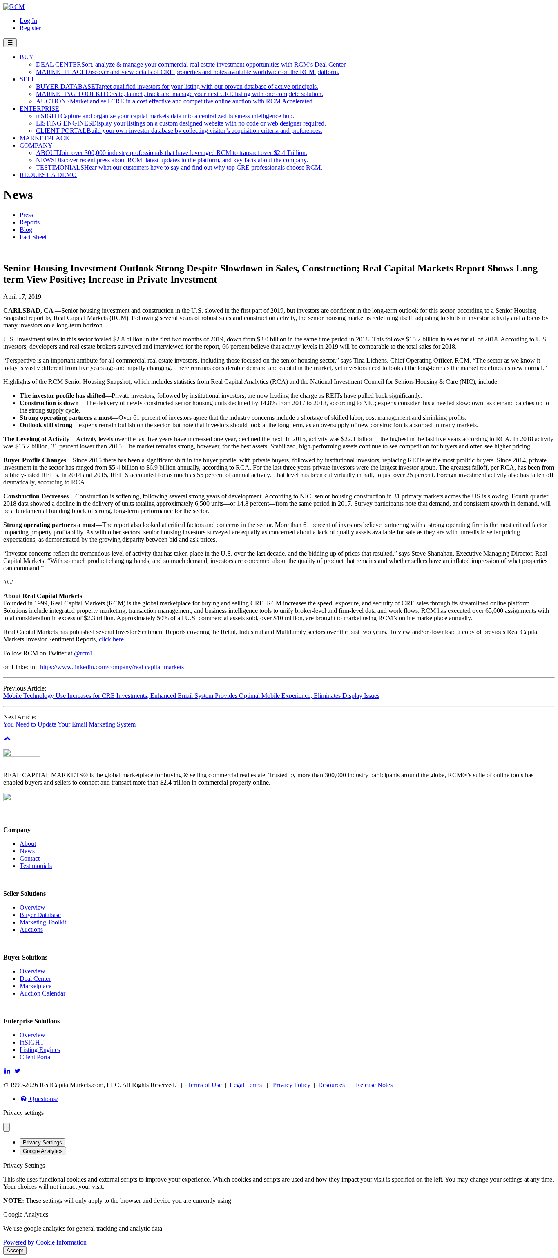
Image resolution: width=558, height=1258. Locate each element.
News (27, 851)
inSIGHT (32, 1042)
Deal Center (35, 978)
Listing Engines (40, 1049)
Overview (32, 907)
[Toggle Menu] (10, 42)
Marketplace (35, 985)
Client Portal (36, 1057)
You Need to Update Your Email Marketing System (69, 724)
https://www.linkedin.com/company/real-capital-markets (112, 667)
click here (111, 639)
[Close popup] (6, 1127)
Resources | (337, 1084)
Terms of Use (204, 1084)
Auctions (31, 929)
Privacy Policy (291, 1084)
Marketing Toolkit (43, 922)
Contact (30, 858)
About (28, 843)
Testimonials (36, 865)
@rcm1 (83, 653)
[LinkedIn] (8, 1070)
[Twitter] (17, 1070)
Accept (15, 1250)
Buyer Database (40, 914)
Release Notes (374, 1084)
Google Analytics (43, 1151)
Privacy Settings (42, 1142)
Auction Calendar (42, 993)
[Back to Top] (7, 738)
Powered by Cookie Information (45, 1242)
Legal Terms (246, 1084)
